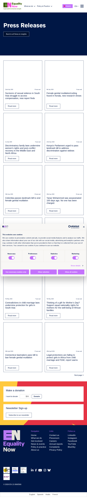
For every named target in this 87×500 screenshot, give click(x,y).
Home (33, 435)
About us (35, 450)
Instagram (72, 438)
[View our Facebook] (36, 470)
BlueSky (71, 447)
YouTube (72, 444)
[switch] (33, 257)
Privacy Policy (55, 450)
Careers (53, 441)
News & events (38, 444)
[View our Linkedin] (33, 470)
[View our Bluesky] (50, 470)
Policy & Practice (43, 6)
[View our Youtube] (40, 470)
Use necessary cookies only (16, 272)
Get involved (36, 441)
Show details (75, 265)
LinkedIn (72, 435)
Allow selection (43, 272)
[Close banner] (84, 227)
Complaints (54, 447)
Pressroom (54, 438)
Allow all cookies (71, 272)
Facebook (72, 441)
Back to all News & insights (16, 34)
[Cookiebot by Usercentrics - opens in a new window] (70, 226)
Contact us (54, 435)
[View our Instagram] (45, 470)
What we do (28, 6)
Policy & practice (38, 447)
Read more (12, 106)
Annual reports (56, 444)
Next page (78, 375)
